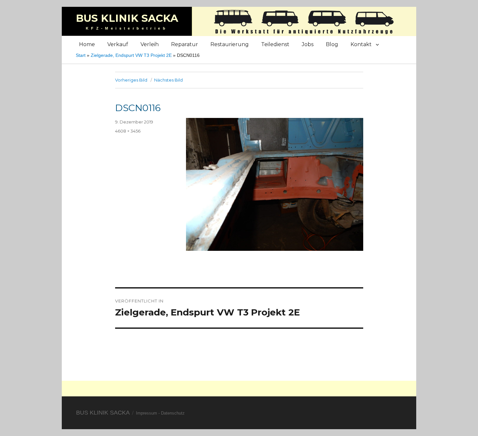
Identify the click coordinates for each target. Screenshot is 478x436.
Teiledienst (275, 44)
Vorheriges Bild (131, 80)
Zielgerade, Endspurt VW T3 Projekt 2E (131, 55)
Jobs (307, 44)
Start (81, 55)
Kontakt (361, 44)
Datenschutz (173, 413)
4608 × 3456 (127, 131)
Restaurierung (229, 44)
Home (87, 44)
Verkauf (117, 44)
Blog (332, 44)
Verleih (149, 44)
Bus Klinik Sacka (127, 18)
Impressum (146, 413)
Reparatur (184, 44)
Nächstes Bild (168, 80)
